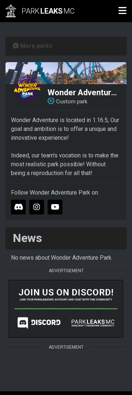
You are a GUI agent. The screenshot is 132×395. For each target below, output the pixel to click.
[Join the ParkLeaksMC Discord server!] (66, 309)
